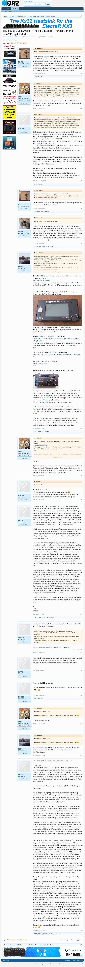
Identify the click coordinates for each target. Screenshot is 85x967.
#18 (81, 181)
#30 (81, 930)
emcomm (10, 39)
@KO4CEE (37, 747)
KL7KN (35, 184)
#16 (81, 73)
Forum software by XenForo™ (17, 963)
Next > (24, 43)
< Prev (11, 43)
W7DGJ (42, 37)
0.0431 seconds (42, 963)
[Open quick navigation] (81, 16)
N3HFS (20, 62)
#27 (81, 695)
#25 (81, 652)
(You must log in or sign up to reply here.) (71, 940)
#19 (81, 208)
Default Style (6, 960)
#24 (81, 614)
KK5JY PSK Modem (40, 364)
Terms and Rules (69, 963)
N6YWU (20, 232)
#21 (81, 428)
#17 (81, 108)
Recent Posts (7, 11)
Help (74, 960)
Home (7, 8)
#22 (81, 476)
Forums (15, 8)
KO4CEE (21, 697)
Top (81, 960)
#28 (81, 723)
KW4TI (20, 520)
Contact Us (68, 960)
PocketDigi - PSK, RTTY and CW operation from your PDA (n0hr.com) (56, 354)
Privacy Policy (79, 963)
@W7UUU (47, 398)
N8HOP (36, 211)
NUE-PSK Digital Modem (41, 280)
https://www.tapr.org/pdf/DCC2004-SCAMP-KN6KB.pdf (52, 647)
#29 (81, 755)
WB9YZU (21, 128)
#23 (81, 500)
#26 (81, 670)
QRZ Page (24, 66)
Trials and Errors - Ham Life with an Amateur (22, 37)
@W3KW (45, 402)
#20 (81, 243)
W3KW (35, 431)
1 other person (53, 934)
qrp (16, 39)
